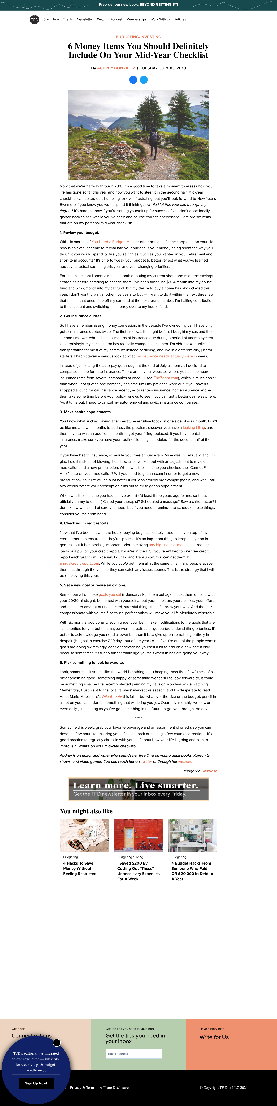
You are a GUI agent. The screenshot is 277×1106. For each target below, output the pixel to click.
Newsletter (85, 19)
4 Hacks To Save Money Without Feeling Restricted (79, 868)
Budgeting (127, 37)
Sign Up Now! (36, 1083)
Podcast (116, 19)
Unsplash (209, 771)
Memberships (136, 19)
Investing (150, 37)
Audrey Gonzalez (116, 68)
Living (139, 857)
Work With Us (161, 19)
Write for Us (215, 1037)
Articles (180, 19)
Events (68, 19)
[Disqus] (138, 949)
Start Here (51, 19)
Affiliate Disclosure (114, 1087)
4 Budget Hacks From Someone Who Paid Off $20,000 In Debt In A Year (192, 871)
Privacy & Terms (82, 1087)
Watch (101, 19)
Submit (168, 1054)
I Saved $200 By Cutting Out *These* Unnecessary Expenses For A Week (138, 871)
